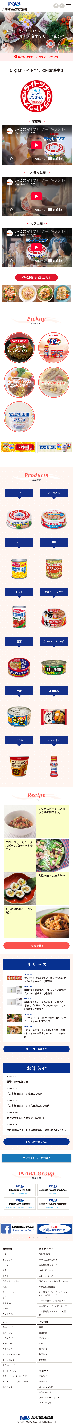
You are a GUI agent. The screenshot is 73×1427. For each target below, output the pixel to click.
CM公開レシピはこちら (36, 277)
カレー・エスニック (12, 1292)
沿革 (41, 1343)
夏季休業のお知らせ (17, 1079)
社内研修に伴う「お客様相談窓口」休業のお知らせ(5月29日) (36, 1127)
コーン (6, 1265)
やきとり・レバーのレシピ (15, 1376)
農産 (5, 1270)
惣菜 (5, 1287)
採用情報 (43, 1360)
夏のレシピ (8, 1333)
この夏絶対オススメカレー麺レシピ (54, 1313)
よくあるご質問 (46, 1387)
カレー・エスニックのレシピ (16, 1381)
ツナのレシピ (9, 1349)
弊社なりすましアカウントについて (38, 56)
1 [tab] (24, 454)
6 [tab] (46, 454)
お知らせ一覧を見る (36, 1141)
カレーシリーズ (46, 1276)
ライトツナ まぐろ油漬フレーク (53, 1281)
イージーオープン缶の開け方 (52, 1301)
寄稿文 (42, 1327)
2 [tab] (29, 454)
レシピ (6, 1322)
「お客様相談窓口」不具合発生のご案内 (28, 1103)
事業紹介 (43, 1349)
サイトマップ (45, 1403)
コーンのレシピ (10, 1360)
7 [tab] (50, 454)
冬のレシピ (8, 1343)
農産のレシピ (9, 1365)
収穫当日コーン (46, 1270)
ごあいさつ (44, 1338)
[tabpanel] (41, 447)
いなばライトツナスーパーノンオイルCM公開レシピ (54, 1294)
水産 (5, 1297)
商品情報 (7, 1248)
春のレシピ (8, 1327)
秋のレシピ (8, 1338)
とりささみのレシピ (12, 1354)
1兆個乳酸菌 (44, 1254)
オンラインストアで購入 (37, 1157)
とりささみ (8, 1259)
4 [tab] (37, 454)
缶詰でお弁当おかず (48, 1259)
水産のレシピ (9, 1387)
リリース (43, 1381)
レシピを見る (36, 945)
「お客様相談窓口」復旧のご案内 (24, 1091)
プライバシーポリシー (49, 1397)
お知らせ (43, 1376)
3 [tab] (33, 454)
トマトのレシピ (10, 1371)
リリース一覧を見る (36, 1049)
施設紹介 (43, 1354)
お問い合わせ (45, 1392)
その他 (6, 1308)
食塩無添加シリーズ (48, 1265)
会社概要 (43, 1333)
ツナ (5, 1254)
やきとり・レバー (11, 1281)
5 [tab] (41, 454)
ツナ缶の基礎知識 (47, 1287)
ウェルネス (8, 1314)
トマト (6, 1276)
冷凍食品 (7, 1303)
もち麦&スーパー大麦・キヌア (53, 1306)
